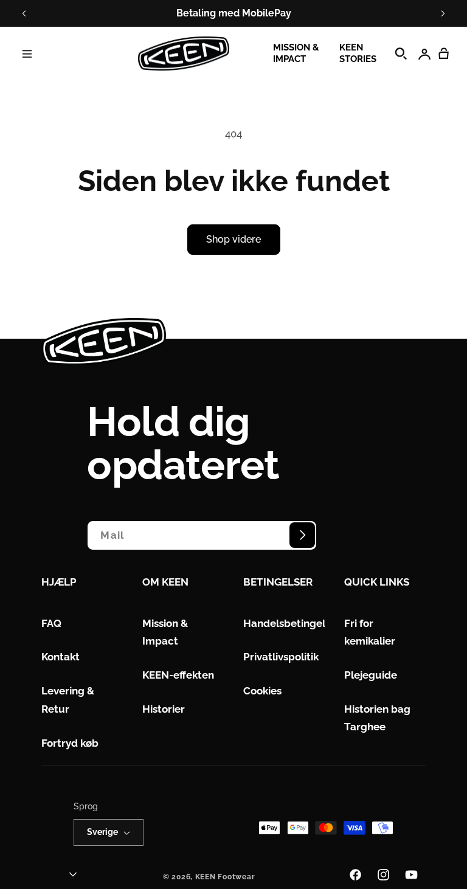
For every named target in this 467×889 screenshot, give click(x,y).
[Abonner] (302, 535)
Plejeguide (370, 675)
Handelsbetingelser (292, 623)
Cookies (262, 691)
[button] (27, 53)
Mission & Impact (165, 632)
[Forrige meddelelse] (24, 13)
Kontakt (60, 657)
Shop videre (233, 239)
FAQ (51, 623)
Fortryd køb (70, 743)
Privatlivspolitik (281, 657)
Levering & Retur (67, 700)
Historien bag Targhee (377, 718)
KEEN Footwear (225, 877)
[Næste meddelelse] (442, 13)
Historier (163, 709)
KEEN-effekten (178, 675)
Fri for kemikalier (369, 632)
